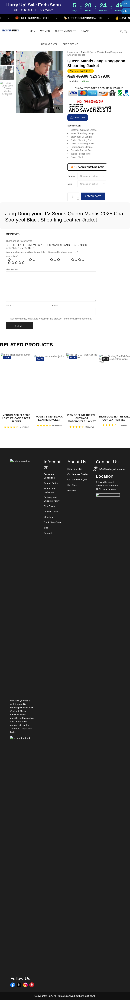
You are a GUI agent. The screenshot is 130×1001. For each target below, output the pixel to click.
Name (10, 305)
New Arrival (82, 52)
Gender (71, 176)
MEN (32, 31)
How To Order (74, 469)
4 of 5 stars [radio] (79, 260)
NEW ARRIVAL (49, 44)
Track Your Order (53, 522)
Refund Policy (51, 483)
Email (55, 305)
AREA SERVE (70, 44)
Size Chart (80, 117)
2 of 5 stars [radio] (37, 260)
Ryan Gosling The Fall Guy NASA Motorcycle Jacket (81, 418)
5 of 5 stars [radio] (16, 263)
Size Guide (49, 506)
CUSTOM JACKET (65, 31)
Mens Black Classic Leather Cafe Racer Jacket (16, 418)
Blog (46, 527)
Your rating (12, 256)
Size (70, 184)
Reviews (71, 490)
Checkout (48, 517)
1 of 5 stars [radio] (16, 260)
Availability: (74, 81)
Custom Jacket (51, 511)
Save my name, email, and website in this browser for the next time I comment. (51, 318)
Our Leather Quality (77, 474)
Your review (13, 269)
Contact (48, 533)
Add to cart (93, 196)
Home (70, 52)
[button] (58, 83)
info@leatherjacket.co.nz (109, 469)
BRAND (85, 31)
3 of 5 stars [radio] (58, 260)
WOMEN (45, 31)
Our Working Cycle (77, 479)
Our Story (72, 485)
